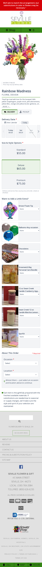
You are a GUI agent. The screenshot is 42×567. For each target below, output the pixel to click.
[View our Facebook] (21, 468)
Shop (12, 30)
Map (22, 564)
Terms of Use (21, 558)
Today (25, 122)
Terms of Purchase (27, 554)
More (5, 106)
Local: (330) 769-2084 (21, 485)
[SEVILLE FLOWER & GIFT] (21, 24)
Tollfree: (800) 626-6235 (21, 489)
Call (8, 564)
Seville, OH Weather (10, 546)
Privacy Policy (10, 554)
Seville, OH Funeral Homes (15, 538)
